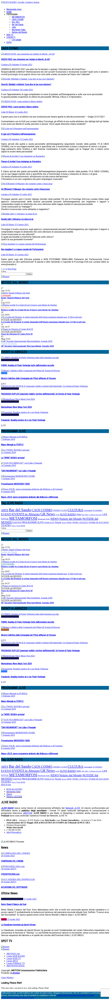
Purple (58, 522)
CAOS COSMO (18, 19)
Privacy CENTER (14, 796)
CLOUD (64, 510)
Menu (13, 9)
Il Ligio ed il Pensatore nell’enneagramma (18, 134)
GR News (5, 307)
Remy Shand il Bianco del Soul (15, 298)
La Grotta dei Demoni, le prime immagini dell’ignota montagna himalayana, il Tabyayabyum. (43, 322)
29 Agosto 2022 (8, 855)
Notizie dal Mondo (19, 32)
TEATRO (6, 525)
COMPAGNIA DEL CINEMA (12, 861)
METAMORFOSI (18, 17)
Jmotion (16, 973)
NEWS (4, 373)
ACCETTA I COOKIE (11, 998)
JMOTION (27, 813)
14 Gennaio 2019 (8, 465)
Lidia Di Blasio (7, 112)
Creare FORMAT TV (15, 963)
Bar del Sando (17, 24)
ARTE (4, 510)
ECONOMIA (97, 510)
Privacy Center (28, 998)
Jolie (14, 27)
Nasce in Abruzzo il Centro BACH (16, 334)
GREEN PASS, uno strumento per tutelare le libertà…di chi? (25, 59)
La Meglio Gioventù (95, 514)
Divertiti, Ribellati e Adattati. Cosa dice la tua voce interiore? (26, 84)
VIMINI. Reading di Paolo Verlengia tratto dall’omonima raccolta (27, 365)
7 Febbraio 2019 (8, 439)
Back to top (6, 784)
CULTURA (75, 510)
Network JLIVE (73, 808)
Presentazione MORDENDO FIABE (15, 484)
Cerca (3, 271)
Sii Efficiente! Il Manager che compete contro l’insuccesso (25, 189)
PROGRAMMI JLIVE (33, 522)
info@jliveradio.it (13, 832)
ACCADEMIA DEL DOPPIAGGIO (14, 887)
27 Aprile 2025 (30, 899)
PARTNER (17, 522)
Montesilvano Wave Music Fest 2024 (16, 407)
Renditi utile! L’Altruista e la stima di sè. (17, 219)
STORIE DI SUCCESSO (99, 522)
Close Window (7, 977)
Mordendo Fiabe (18, 29)
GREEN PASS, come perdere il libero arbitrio (19, 107)
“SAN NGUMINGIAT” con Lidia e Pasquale (18, 470)
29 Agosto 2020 (8, 869)
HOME (9, 12)
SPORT (69, 523)
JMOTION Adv (13, 954)
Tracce (14, 525)
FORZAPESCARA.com (10, 874)
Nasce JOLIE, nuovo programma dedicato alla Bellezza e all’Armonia (29, 497)
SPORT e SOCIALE (80, 522)
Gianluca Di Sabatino (10, 64)
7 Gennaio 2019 (8, 478)
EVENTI (6, 514)
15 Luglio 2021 (26, 139)
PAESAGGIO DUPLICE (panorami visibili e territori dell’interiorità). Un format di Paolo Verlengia (40, 394)
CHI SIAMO (16, 40)
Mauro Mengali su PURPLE (12, 444)
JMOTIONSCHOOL (15, 966)
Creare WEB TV (13, 958)
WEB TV (9, 35)
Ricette (64, 522)
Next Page (12, 269)
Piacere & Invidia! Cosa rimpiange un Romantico (21, 161)
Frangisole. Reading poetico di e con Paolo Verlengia (23, 420)
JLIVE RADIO (68, 514)
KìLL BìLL (16, 22)
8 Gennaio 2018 (8, 491)
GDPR (9, 42)
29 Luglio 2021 (26, 90)
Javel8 (57, 514)
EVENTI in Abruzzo (10, 360)
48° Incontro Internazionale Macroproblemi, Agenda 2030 (27, 346)
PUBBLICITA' (49, 523)
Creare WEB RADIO (15, 956)
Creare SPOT (12, 961)
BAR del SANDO (14, 789)
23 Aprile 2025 (13, 919)
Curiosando (6, 295)
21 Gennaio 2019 (8, 452)
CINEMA (56, 510)
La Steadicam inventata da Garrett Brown (18, 924)
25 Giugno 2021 (22, 224)
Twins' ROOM (20, 525)
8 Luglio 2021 (26, 167)
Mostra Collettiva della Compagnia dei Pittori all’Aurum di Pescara (28, 378)
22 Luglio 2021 (21, 112)
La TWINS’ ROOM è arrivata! (13, 457)
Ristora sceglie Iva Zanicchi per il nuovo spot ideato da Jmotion (29, 310)
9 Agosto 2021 (26, 64)
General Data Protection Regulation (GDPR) (76, 995)
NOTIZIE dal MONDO (11, 319)
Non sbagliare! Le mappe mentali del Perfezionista (22, 249)
